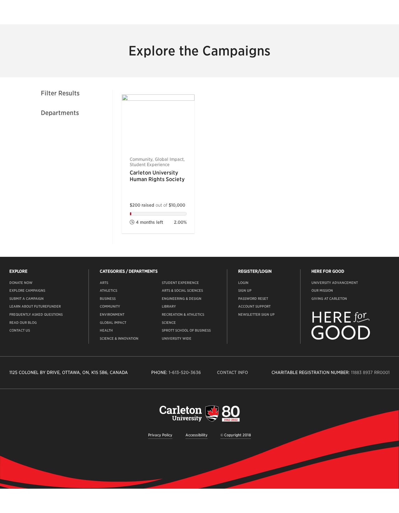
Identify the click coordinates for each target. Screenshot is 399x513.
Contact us (19, 330)
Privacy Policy (160, 435)
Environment (112, 314)
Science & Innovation (119, 338)
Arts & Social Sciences (182, 290)
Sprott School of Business (186, 330)
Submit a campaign (26, 298)
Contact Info (232, 372)
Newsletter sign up (256, 314)
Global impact (113, 322)
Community (110, 306)
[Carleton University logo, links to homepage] (199, 413)
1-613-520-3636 (185, 372)
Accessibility (196, 435)
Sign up (245, 290)
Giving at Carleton (329, 298)
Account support (254, 306)
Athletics (108, 290)
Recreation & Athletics (183, 314)
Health (106, 330)
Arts (104, 282)
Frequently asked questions (36, 314)
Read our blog (23, 322)
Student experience (180, 282)
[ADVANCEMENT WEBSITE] (340, 338)
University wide (176, 338)
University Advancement (334, 282)
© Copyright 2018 (235, 435)
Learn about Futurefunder (35, 306)
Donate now (20, 282)
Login (243, 282)
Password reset (253, 298)
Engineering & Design (181, 298)
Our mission (322, 290)
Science (169, 322)
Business (108, 298)
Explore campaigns (27, 290)
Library (169, 306)
